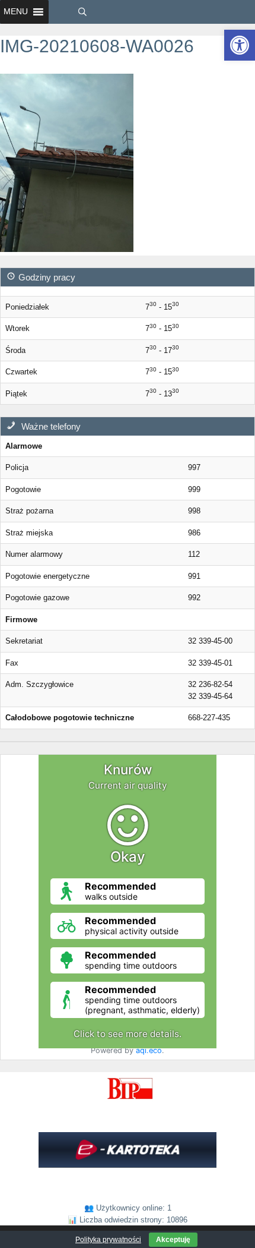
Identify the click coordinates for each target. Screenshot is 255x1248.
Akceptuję (173, 1240)
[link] (239, 45)
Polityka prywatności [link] (108, 1240)
